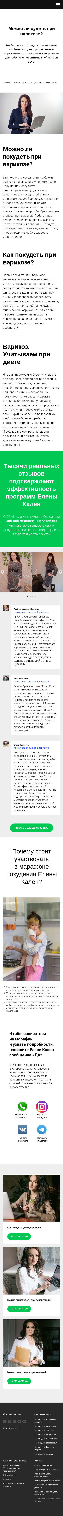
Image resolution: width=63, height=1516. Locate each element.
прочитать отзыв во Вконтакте (31, 612)
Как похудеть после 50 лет (45, 1435)
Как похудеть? (20, 83)
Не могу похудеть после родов (47, 1481)
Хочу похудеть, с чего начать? (46, 1470)
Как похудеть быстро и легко (46, 1439)
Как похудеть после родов (45, 1426)
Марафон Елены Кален (15, 1461)
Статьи (38, 1461)
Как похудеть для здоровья (45, 1443)
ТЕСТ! (5, 1483)
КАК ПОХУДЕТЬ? (42, 1415)
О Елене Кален (9, 1475)
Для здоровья (35, 83)
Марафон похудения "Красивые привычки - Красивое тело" (12, 1468)
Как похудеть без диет (43, 1454)
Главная (6, 83)
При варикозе (51, 83)
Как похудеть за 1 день (43, 1430)
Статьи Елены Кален (43, 1465)
